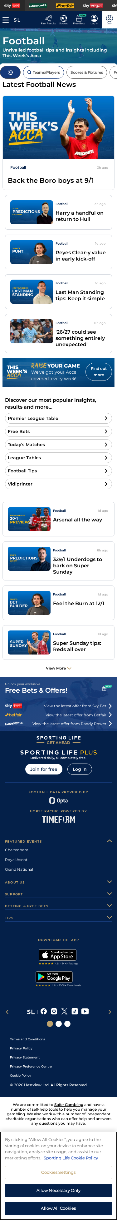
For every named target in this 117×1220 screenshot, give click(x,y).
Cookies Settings (58, 1172)
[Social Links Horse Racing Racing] (59, 1024)
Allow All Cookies (58, 1208)
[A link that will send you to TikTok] (75, 1012)
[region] (58, 1176)
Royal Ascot (16, 859)
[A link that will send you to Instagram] (54, 1012)
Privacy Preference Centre (31, 1066)
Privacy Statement (25, 1057)
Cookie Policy (20, 1075)
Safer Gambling (68, 1104)
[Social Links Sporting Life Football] (67, 1024)
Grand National (19, 869)
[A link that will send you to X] (64, 1012)
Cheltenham (16, 850)
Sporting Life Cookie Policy (71, 1157)
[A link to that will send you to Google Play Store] (58, 979)
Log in (80, 769)
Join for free (43, 769)
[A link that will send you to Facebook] (44, 1012)
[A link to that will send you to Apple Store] (58, 957)
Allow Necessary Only (59, 1190)
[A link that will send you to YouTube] (85, 1012)
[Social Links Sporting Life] (50, 1024)
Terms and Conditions (27, 1039)
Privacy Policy (21, 1048)
